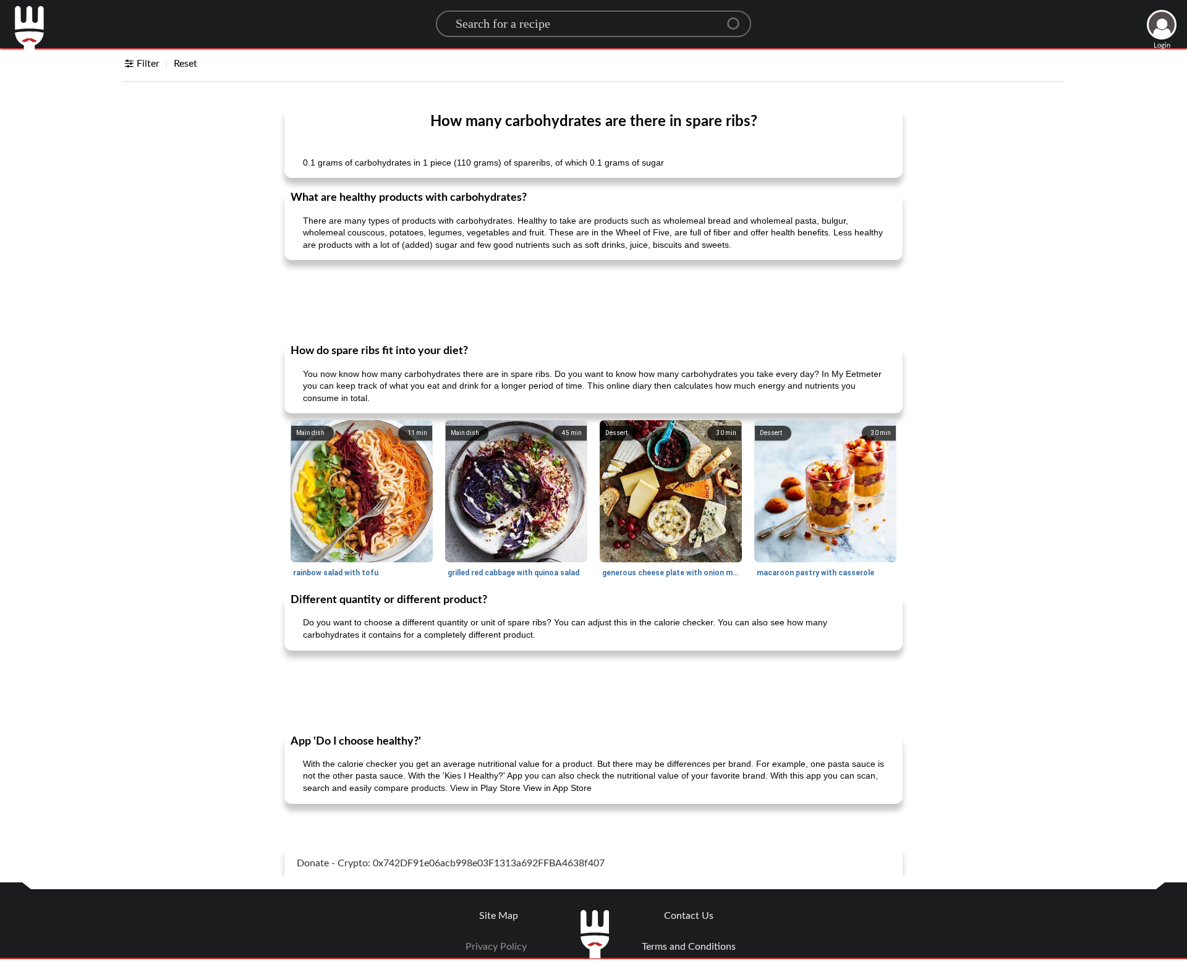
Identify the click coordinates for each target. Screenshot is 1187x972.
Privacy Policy (496, 947)
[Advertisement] (593, 301)
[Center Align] (737, 18)
